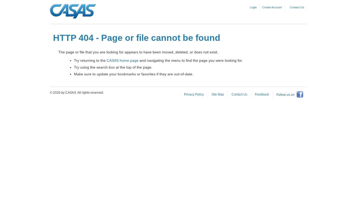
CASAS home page (123, 60)
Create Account (272, 7)
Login (253, 7)
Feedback (262, 94)
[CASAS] (73, 11)
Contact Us (297, 7)
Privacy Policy (194, 94)
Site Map (217, 94)
